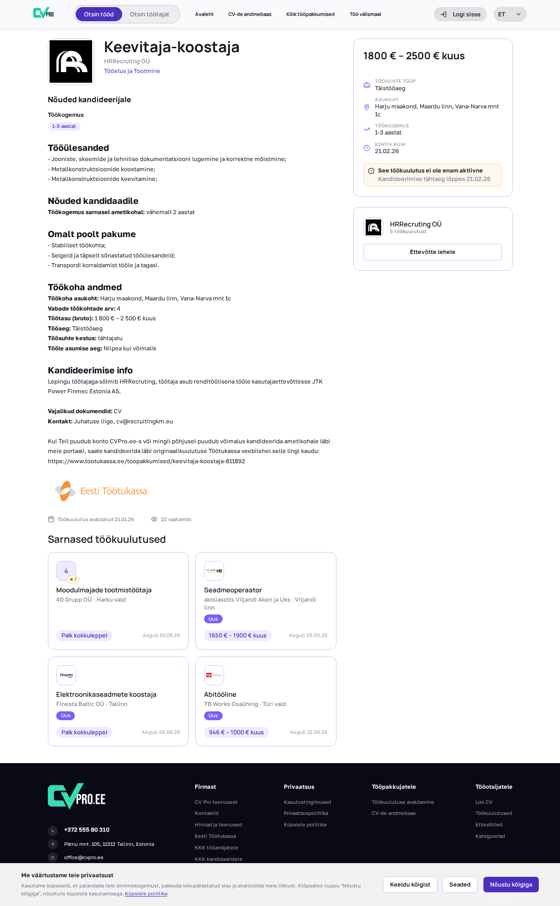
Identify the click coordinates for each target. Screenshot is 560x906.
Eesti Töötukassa (215, 836)
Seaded (460, 884)
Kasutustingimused (307, 802)
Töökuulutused (493, 813)
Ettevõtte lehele (433, 251)
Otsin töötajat (150, 14)
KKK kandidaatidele (219, 859)
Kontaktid (207, 813)
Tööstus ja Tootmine (132, 70)
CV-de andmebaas (249, 14)
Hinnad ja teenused (218, 824)
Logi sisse (467, 14)
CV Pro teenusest (216, 802)
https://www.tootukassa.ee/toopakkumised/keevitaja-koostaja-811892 (146, 461)
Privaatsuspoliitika (306, 813)
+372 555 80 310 (86, 829)
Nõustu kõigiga (511, 884)
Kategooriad (490, 836)
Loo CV (484, 802)
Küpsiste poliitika (146, 893)
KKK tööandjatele (216, 847)
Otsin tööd (99, 14)
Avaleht (204, 14)
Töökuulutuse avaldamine (403, 802)
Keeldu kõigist (410, 884)
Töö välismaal (365, 14)
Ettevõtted (488, 824)
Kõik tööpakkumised (310, 14)
